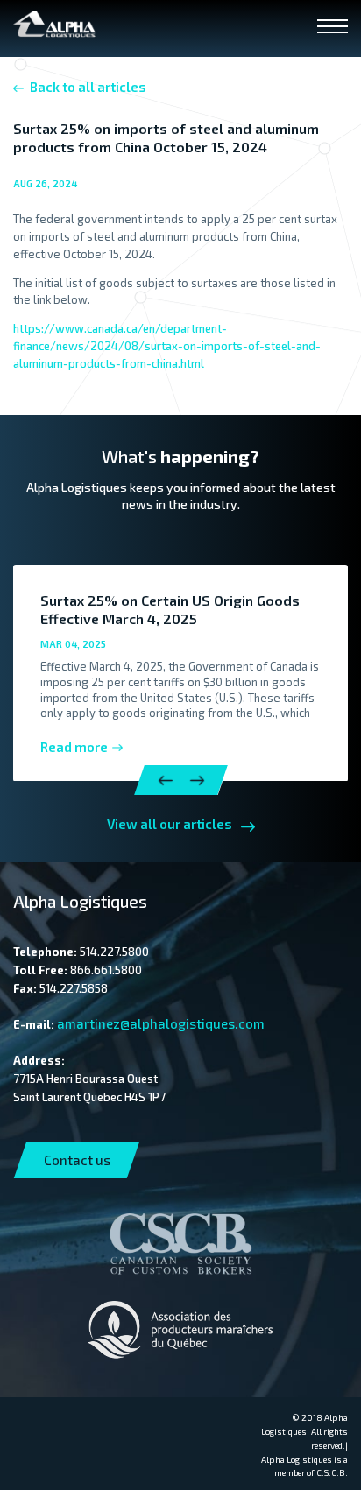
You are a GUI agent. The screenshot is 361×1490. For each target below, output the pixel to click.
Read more (74, 747)
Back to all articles (88, 87)
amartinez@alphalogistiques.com (161, 1023)
